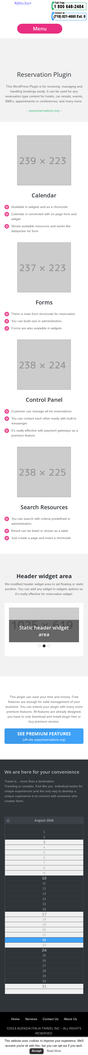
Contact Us (50, 1019)
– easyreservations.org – (44, 110)
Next (71, 625)
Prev (16, 625)
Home (15, 1019)
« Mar (8, 820)
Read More (54, 1051)
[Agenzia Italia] (22, 4)
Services (31, 1019)
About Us (70, 1019)
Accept (36, 1051)
